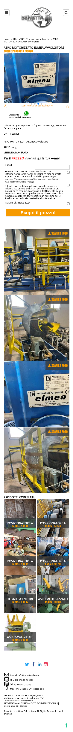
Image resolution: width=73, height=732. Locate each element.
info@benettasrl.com (28, 675)
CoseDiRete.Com (27, 711)
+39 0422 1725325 (22, 684)
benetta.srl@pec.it (24, 679)
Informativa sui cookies (15, 706)
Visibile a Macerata (16, 152)
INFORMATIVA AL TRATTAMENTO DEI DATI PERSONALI (31, 703)
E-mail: (8, 165)
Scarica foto (59, 233)
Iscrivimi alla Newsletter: (17, 202)
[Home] (36, 17)
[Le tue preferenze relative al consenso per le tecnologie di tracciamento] (66, 725)
